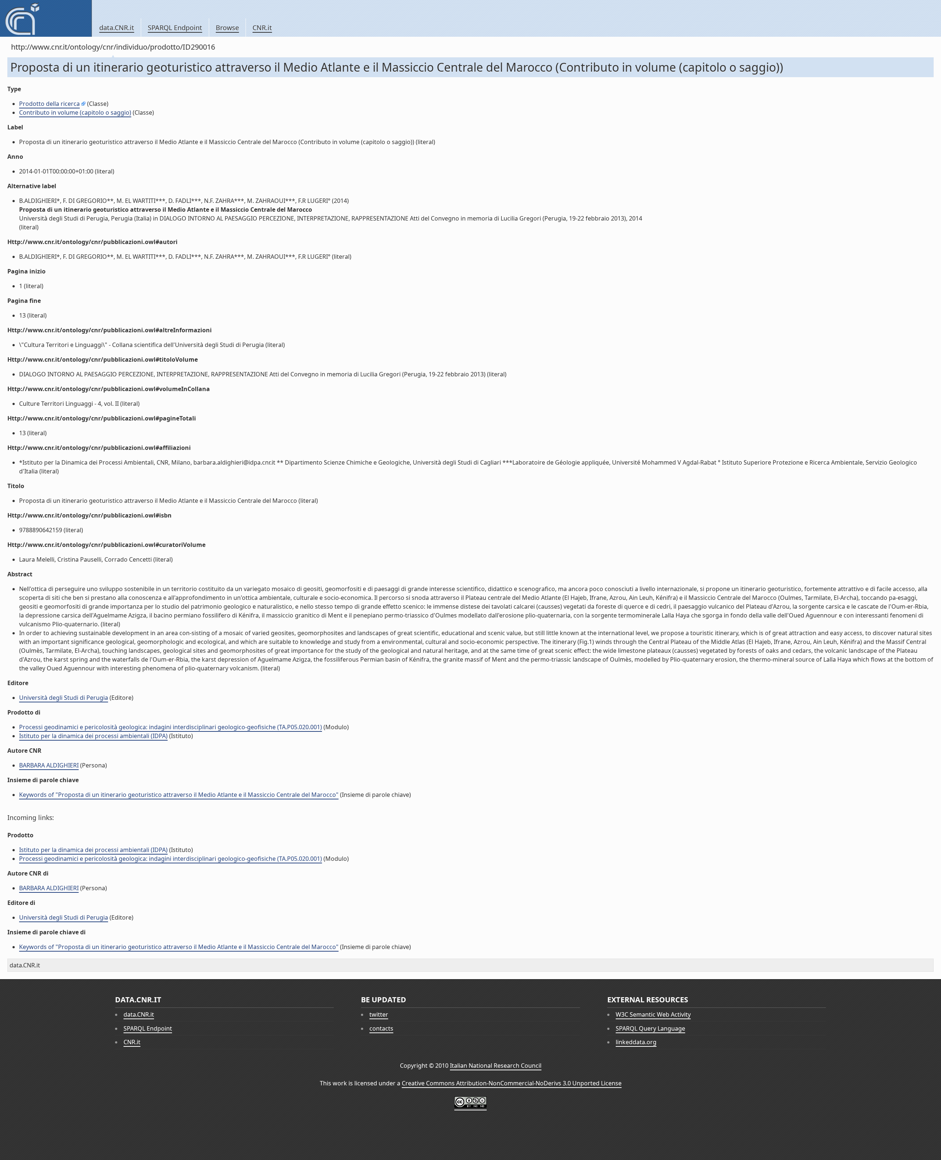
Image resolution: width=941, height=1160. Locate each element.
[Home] (46, 18)
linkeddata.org (636, 1042)
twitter (378, 1014)
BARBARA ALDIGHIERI (49, 765)
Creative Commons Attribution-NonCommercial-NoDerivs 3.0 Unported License (512, 1083)
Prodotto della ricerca (49, 104)
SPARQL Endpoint (175, 27)
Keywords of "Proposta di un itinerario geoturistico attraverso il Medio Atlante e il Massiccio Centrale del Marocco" (179, 795)
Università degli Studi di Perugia (63, 698)
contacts (381, 1028)
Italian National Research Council (495, 1065)
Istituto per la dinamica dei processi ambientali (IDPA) (93, 736)
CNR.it (262, 27)
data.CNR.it (116, 27)
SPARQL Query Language (650, 1028)
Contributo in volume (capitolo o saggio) (75, 112)
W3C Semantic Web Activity (653, 1014)
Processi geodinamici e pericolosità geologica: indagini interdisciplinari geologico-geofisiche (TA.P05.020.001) (170, 727)
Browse (227, 27)
